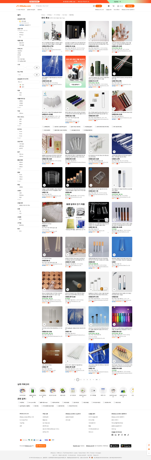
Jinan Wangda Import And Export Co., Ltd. (52, 264)
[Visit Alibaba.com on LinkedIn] (116, 435)
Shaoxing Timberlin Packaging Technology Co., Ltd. (99, 300)
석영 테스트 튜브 (55, 402)
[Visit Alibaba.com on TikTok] (128, 435)
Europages (98, 452)
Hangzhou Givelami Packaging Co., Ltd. (121, 50)
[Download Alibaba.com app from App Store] (114, 445)
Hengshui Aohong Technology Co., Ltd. (121, 84)
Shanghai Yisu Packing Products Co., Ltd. (122, 117)
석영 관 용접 (86, 402)
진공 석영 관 (76, 402)
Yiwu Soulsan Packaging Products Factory (75, 162)
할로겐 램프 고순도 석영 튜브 (61, 130)
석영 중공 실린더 (88, 126)
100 (96, 379)
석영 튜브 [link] (71, 15)
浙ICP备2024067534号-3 (115, 457)
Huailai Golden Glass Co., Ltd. (72, 121)
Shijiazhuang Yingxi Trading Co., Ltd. (120, 231)
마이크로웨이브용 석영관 (48, 405)
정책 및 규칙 (46, 432)
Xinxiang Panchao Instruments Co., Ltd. (98, 194)
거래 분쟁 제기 (92, 423)
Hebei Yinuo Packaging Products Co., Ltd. (99, 85)
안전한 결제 (45, 417)
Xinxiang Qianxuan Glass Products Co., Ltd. (122, 162)
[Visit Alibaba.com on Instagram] (122, 435)
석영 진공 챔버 (47, 130)
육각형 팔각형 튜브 (88, 130)
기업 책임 (22, 423)
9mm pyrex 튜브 (32, 402)
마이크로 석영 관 (96, 402)
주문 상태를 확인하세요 (117, 423)
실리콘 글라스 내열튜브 (25, 405)
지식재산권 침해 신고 (94, 429)
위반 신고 (91, 432)
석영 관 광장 (66, 402)
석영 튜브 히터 (108, 402)
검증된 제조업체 (70, 417)
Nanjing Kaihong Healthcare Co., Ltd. (51, 117)
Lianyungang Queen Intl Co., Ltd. (96, 230)
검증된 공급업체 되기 (117, 426)
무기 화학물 (57, 15)
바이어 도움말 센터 (93, 417)
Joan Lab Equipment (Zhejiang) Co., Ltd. (121, 300)
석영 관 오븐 (118, 402)
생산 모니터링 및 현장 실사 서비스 (51, 429)
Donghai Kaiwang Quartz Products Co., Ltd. (75, 334)
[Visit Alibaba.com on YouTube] (125, 435)
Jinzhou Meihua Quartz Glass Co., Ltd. (121, 265)
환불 (90, 426)
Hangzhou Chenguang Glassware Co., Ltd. (52, 336)
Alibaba (43, 15)
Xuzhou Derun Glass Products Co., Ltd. (74, 49)
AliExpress (53, 452)
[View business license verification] (89, 457)
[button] (94, 6)
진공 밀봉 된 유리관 (75, 130)
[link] (149, 445)
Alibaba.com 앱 (90, 445)
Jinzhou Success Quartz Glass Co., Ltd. (51, 195)
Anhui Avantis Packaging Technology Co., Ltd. (99, 119)
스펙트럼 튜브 (47, 126)
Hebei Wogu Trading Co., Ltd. (119, 336)
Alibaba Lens (28, 445)
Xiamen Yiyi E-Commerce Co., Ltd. (73, 197)
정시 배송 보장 (46, 423)
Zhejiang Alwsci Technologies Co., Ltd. (121, 197)
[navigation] (28, 197)
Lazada (75, 452)
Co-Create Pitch (24, 420)
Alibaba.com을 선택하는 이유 (27, 417)
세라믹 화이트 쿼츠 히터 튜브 (103, 126)
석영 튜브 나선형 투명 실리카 (60, 126)
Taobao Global (82, 452)
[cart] (114, 6)
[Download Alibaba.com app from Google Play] (126, 445)
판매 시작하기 (115, 420)
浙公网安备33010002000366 (101, 457)
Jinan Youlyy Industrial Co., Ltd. (49, 231)
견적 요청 (68, 420)
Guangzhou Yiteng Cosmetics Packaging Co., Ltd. (99, 49)
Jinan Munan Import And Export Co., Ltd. (98, 162)
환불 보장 (45, 420)
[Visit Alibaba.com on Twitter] (119, 435)
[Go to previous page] (74, 379)
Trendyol (92, 452)
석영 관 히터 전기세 (73, 405)
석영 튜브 (22, 402)
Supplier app (76, 445)
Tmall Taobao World (68, 452)
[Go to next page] (99, 379)
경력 (21, 426)
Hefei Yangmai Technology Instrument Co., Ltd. (52, 49)
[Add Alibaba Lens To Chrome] (41, 445)
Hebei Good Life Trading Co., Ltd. (73, 265)
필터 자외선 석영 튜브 (75, 126)
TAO (88, 452)
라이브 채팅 (91, 420)
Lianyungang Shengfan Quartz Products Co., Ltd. (52, 84)
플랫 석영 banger (44, 402)
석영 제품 (64, 15)
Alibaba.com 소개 (24, 413)
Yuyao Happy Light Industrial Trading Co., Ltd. (99, 266)
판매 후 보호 (46, 426)
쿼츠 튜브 (37, 405)
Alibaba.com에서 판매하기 (118, 417)
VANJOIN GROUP (46, 162)
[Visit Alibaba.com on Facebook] (112, 435)
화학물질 (49, 15)
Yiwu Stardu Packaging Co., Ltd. (72, 301)
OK (37, 67)
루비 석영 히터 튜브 (117, 126)
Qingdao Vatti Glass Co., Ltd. (49, 370)
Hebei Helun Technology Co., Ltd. (97, 338)
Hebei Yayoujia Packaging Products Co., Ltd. (52, 301)
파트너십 (114, 429)
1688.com (59, 452)
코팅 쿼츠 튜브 (61, 405)
